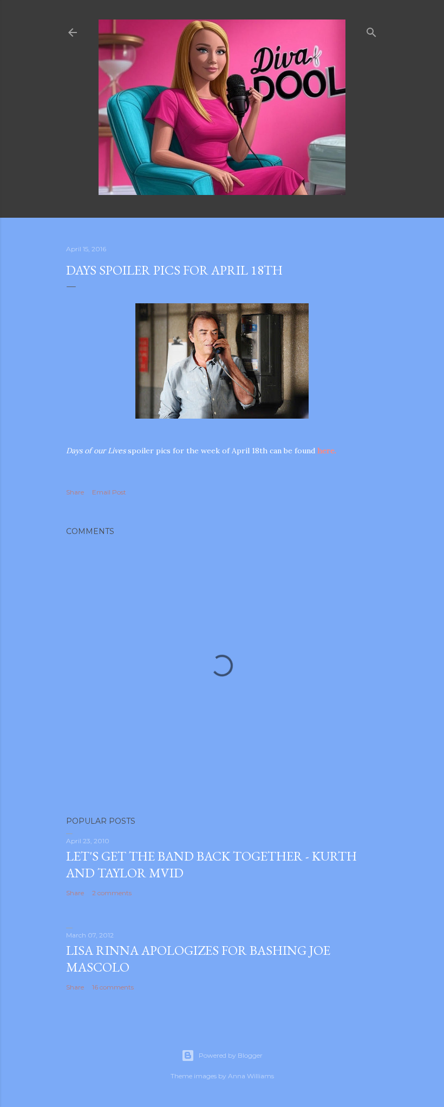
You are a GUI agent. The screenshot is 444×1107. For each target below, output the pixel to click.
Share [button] (75, 492)
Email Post (109, 492)
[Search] (371, 30)
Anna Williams (251, 1076)
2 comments (112, 893)
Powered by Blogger (231, 1055)
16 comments (113, 987)
